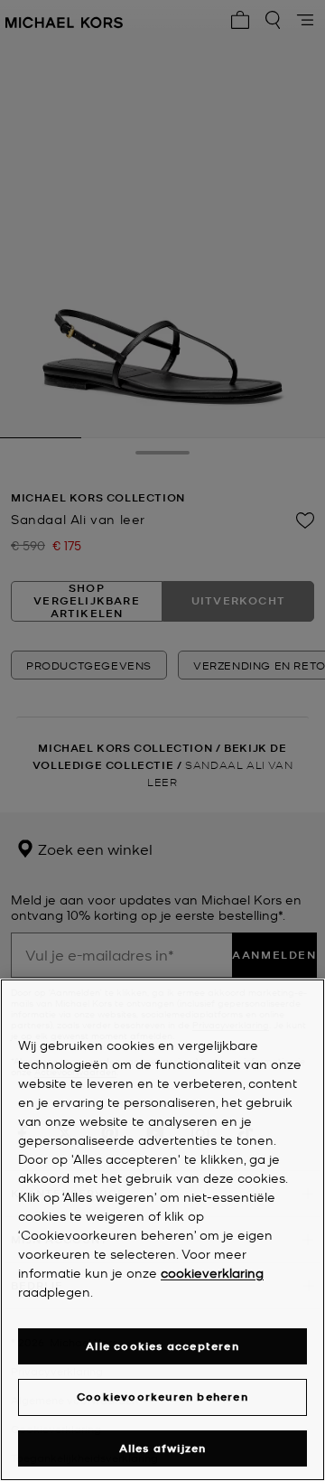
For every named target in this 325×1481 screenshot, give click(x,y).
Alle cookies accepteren (162, 1346)
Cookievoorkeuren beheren (162, 1396)
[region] (162, 1230)
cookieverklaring (212, 1272)
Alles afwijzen (163, 1448)
